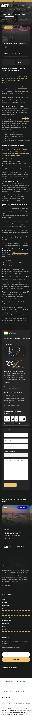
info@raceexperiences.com (14, 388)
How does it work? (7, 620)
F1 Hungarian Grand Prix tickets (12, 110)
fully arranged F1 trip (18, 80)
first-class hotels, (22, 88)
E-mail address (6, 650)
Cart (3, 599)
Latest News (5, 623)
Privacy (4, 626)
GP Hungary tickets (18, 78)
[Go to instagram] (9, 585)
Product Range (6, 617)
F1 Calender (5, 608)
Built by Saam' (6, 697)
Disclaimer (5, 629)
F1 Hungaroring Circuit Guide (20, 252)
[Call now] (18, 5)
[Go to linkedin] (6, 585)
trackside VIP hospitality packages (11, 155)
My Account (5, 605)
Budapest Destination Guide (20, 279)
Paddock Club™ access (21, 153)
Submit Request (10, 485)
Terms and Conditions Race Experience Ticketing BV (12, 613)
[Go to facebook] (3, 585)
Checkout (5, 602)
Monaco (15, 232)
